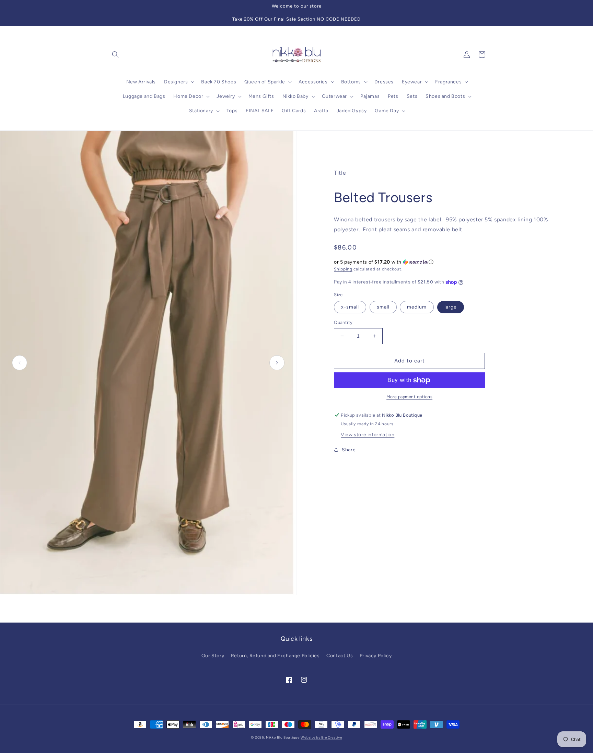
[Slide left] (19, 362)
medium (417, 307)
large (450, 307)
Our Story (212, 656)
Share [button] (349, 450)
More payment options (409, 396)
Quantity (343, 322)
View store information (367, 435)
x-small (350, 307)
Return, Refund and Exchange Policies (275, 656)
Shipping (343, 269)
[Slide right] (276, 362)
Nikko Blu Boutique (283, 737)
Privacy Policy (376, 656)
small (383, 307)
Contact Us (339, 656)
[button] (115, 54)
